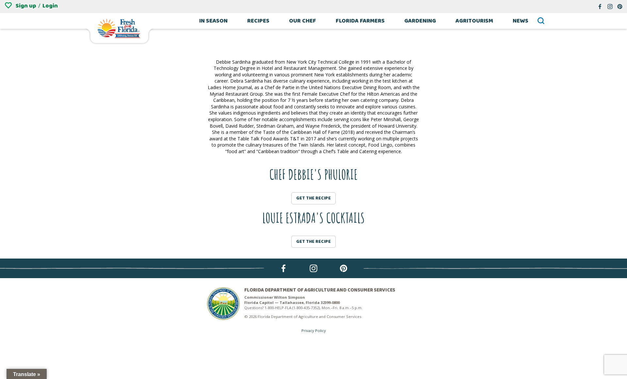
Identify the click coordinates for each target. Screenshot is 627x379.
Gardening (420, 21)
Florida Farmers (360, 21)
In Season (213, 21)
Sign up (26, 5)
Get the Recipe (313, 198)
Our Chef (302, 21)
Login (50, 5)
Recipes (258, 21)
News (520, 21)
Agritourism (474, 21)
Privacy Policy (313, 330)
